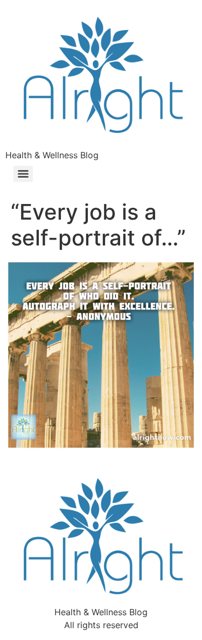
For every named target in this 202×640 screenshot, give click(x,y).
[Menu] (23, 174)
